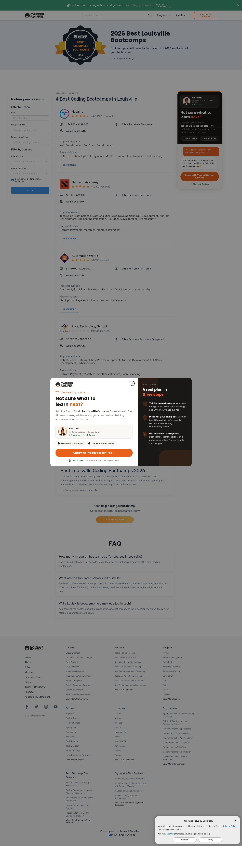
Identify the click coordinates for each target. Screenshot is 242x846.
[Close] (132, 383)
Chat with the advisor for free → (94, 453)
